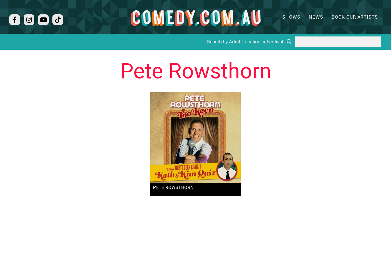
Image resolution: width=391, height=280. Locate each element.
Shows (291, 17)
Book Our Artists (355, 17)
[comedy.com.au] (195, 18)
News (316, 17)
